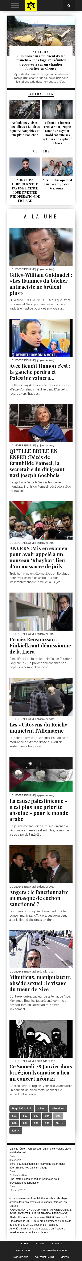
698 (36, 1123)
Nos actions (20, 1257)
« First (41, 1108)
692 (25, 1115)
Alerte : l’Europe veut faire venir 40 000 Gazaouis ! (38, 1217)
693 (36, 1115)
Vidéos (65, 1257)
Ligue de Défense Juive (54, 1250)
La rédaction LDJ (24, 1250)
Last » (16, 1130)
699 (47, 1123)
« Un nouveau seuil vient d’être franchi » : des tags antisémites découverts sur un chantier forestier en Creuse (38, 1202)
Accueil (24, 1244)
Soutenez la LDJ (44, 1257)
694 (47, 1115)
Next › (59, 1123)
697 (25, 1123)
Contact (57, 1244)
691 (14, 1115)
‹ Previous (58, 1108)
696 (14, 1123)
